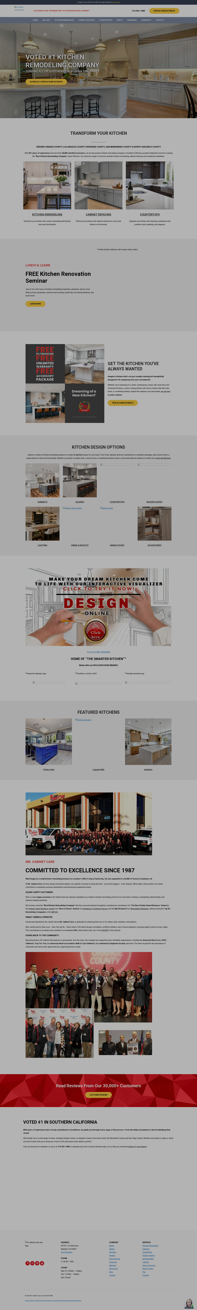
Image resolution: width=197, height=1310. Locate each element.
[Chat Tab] (98, 655)
